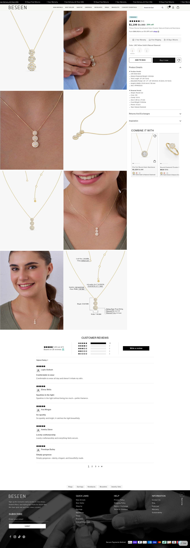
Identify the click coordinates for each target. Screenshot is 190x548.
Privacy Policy (119, 500)
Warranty (155, 509)
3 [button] (95, 466)
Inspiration (133, 121)
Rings (70, 487)
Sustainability (157, 512)
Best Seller (80, 503)
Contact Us (156, 500)
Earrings (80, 487)
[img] (40, 366)
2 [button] (92, 466)
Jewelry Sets (116, 487)
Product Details (135, 67)
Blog (153, 503)
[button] (79, 7)
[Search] (162, 7)
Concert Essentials (83, 522)
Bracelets (103, 487)
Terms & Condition (121, 509)
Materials (155, 506)
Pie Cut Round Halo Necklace (143, 167)
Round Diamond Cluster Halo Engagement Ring (172, 167)
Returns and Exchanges (139, 114)
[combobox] (154, 7)
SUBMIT (27, 526)
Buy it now (164, 60)
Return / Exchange (121, 506)
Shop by (79, 506)
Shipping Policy (120, 503)
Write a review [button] (136, 348)
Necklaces (91, 487)
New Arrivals (80, 500)
